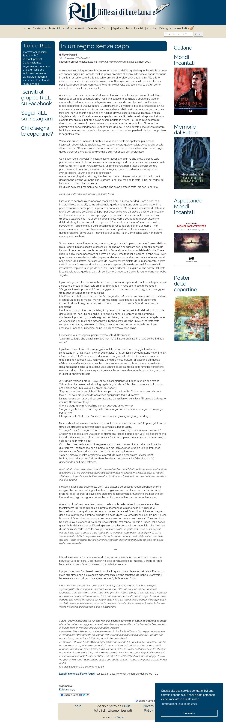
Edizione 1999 (67, 689)
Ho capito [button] (189, 713)
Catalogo (164, 28)
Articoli (150, 28)
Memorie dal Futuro (98, 28)
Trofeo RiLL (55, 28)
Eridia (126, 706)
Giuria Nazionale (32, 62)
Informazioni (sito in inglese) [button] (179, 703)
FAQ (36, 55)
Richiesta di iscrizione (35, 73)
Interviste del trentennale (36, 80)
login (77, 706)
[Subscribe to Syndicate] (191, 28)
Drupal (120, 717)
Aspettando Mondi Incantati (127, 28)
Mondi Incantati (75, 28)
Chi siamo (38, 28)
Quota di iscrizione (33, 69)
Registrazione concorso (36, 66)
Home (26, 28)
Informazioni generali (35, 52)
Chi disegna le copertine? (37, 131)
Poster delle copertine (185, 284)
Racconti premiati (32, 59)
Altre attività (180, 28)
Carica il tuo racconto (35, 76)
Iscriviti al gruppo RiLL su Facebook (36, 98)
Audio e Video (31, 83)
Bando (26, 55)
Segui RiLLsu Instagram (37, 116)
